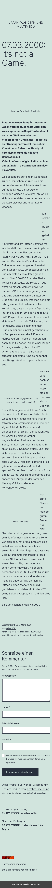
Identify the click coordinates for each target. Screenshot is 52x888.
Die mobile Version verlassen (26, 884)
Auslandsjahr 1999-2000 (29, 631)
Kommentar (9, 675)
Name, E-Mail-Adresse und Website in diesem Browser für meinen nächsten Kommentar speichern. (28, 759)
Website (6, 739)
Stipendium (38, 635)
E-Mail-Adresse (11, 723)
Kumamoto (27, 635)
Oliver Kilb (11, 628)
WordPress (31, 869)
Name (6, 707)
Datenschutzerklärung (14, 864)
